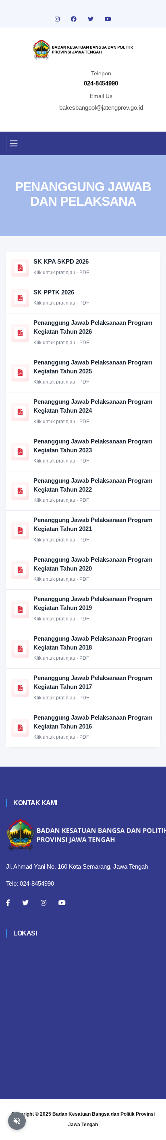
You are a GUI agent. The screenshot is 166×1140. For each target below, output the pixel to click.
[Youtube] (62, 902)
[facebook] (74, 19)
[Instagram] (43, 902)
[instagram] (58, 19)
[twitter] (91, 19)
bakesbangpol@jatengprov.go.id (101, 107)
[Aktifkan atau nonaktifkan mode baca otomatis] (17, 1121)
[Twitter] (25, 902)
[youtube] (108, 19)
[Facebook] (8, 902)
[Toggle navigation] (13, 143)
